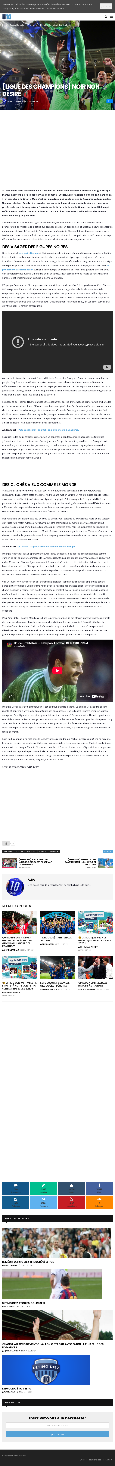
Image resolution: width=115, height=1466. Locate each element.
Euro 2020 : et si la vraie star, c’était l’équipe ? (54, 984)
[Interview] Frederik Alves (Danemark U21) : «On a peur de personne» (80, 863)
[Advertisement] (57, 154)
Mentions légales (96, 1460)
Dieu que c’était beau (16, 1388)
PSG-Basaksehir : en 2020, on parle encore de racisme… (49, 429)
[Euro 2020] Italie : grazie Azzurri (55, 939)
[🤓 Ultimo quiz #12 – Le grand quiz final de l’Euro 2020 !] (95, 922)
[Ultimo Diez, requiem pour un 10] (52, 1284)
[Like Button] (6, 843)
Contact (108, 1460)
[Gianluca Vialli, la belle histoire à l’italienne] (95, 967)
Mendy (43, 851)
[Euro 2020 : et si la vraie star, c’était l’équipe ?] (57, 967)
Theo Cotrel (48, 944)
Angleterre (32, 25)
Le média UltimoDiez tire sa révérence (28, 1262)
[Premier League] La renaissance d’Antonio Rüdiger (46, 546)
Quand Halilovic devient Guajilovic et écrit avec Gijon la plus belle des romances (17, 942)
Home (4, 25)
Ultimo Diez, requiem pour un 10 (23, 1303)
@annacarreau (11, 950)
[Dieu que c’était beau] (46, 1370)
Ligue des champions (26, 851)
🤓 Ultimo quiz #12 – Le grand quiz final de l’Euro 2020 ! (94, 940)
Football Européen (17, 25)
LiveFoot (83, 1460)
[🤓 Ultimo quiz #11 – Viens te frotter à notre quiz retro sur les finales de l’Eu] (19, 967)
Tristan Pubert (87, 989)
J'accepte (106, 6)
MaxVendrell (10, 1265)
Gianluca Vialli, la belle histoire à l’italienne (92, 984)
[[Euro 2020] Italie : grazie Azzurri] (57, 922)
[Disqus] (57, 1043)
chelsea (8, 851)
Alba (9, 101)
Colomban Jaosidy (88, 947)
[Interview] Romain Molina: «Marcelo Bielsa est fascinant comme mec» (35, 863)
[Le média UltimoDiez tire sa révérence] (56, 1243)
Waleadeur (9, 1392)
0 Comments (33, 101)
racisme (54, 851)
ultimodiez (10, 1306)
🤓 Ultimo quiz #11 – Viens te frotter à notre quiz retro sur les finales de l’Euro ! (19, 985)
